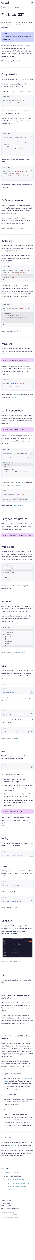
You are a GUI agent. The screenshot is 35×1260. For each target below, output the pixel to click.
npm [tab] (4, 683)
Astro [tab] (21, 91)
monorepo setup (21, 652)
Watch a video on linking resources (14, 429)
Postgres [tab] (28, 128)
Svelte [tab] (29, 91)
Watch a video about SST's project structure (17, 535)
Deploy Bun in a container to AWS (17, 1183)
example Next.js (12, 586)
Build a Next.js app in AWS (15, 1179)
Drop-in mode (8, 546)
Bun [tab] (17, 683)
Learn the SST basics (11, 1172)
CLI (3, 665)
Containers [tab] (7, 128)
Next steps (6, 1168)
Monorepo (6, 601)
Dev (3, 751)
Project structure (14, 519)
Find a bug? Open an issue (10, 1206)
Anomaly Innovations (12, 1217)
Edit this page (7, 1200)
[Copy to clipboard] (31, 100)
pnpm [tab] (10, 683)
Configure (6, 240)
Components (9, 74)
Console (6, 921)
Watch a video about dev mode (13, 811)
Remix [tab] (14, 91)
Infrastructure (12, 200)
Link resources (12, 410)
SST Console (14, 928)
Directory (13, 397)
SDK (18, 482)
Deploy (4, 838)
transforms (17, 331)
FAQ (3, 975)
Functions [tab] (17, 128)
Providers (6, 343)
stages (16, 907)
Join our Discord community (11, 1208)
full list (7, 39)
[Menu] (32, 2)
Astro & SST (10, 1212)
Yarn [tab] (23, 683)
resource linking (19, 506)
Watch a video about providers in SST (15, 360)
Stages (4, 866)
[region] (17, 145)
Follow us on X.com (8, 1203)
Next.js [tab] (6, 91)
